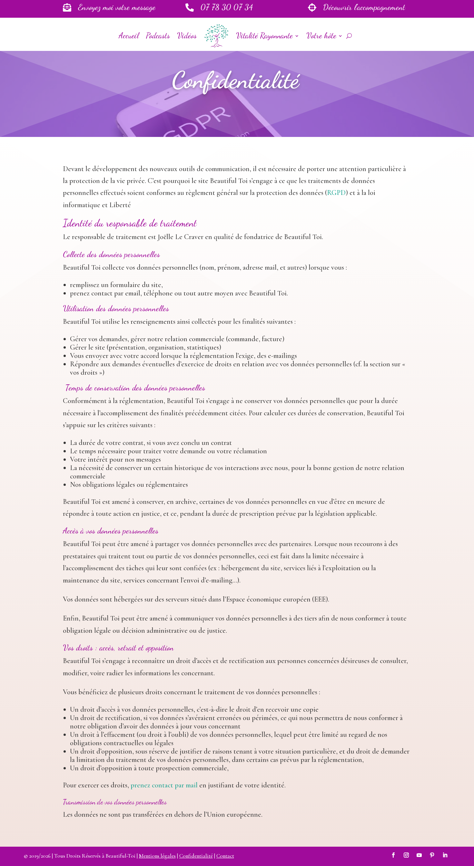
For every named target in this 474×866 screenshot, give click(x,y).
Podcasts (158, 35)
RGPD (336, 192)
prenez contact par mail (164, 785)
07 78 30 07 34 (227, 7)
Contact (225, 855)
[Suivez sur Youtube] (419, 855)
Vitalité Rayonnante (264, 35)
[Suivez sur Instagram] (406, 855)
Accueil (129, 35)
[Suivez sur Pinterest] (432, 855)
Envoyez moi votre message (116, 7)
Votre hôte (321, 35)
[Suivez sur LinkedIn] (445, 855)
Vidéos (187, 35)
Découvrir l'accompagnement (364, 7)
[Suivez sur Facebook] (393, 855)
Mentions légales (157, 855)
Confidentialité (196, 855)
